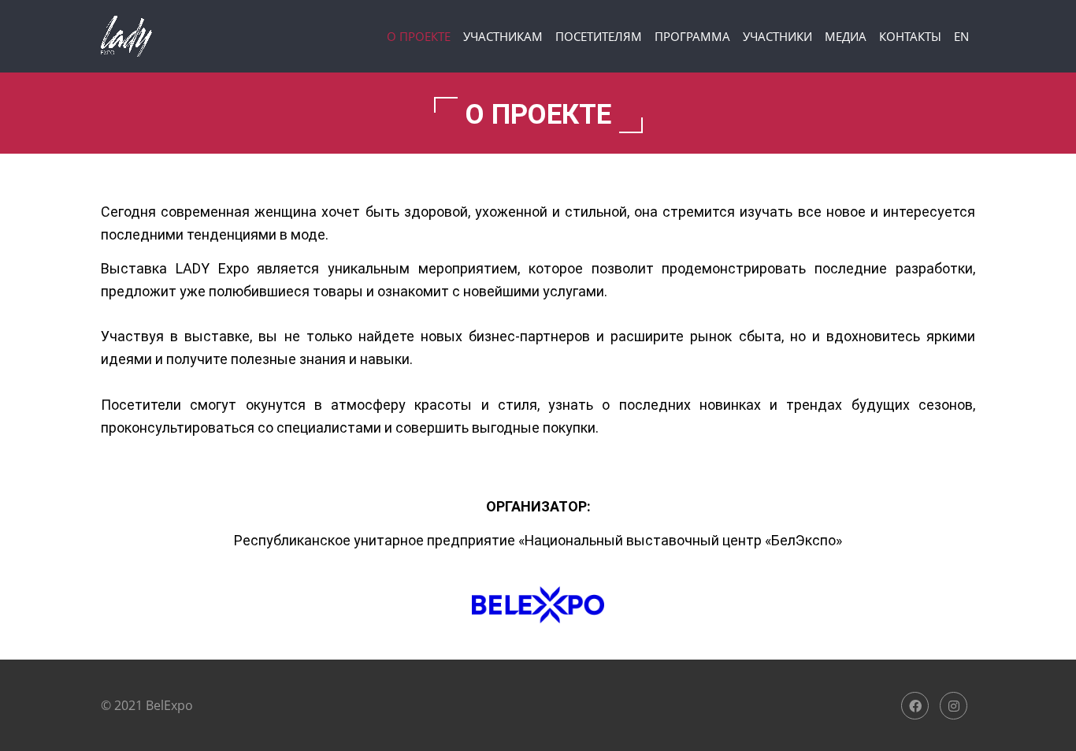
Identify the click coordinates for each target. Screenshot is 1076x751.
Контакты (910, 36)
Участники (777, 36)
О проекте (419, 36)
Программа (692, 36)
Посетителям (598, 36)
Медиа (845, 36)
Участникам (503, 36)
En (961, 36)
